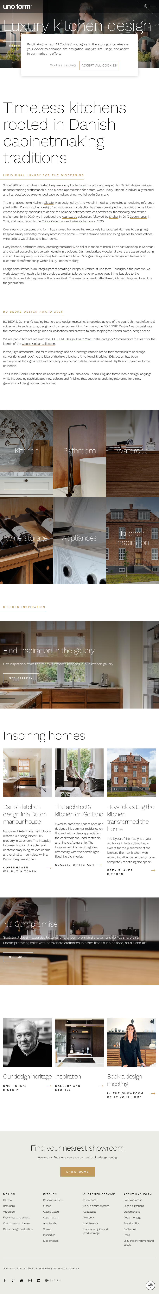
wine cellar (80, 247)
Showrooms (77, 1171)
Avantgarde (69, 216)
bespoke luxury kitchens (65, 185)
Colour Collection (53, 221)
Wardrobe (9, 1211)
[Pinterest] (15, 1280)
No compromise (133, 1200)
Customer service (99, 1194)
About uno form (138, 1194)
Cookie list (29, 1268)
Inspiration (49, 1234)
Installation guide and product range (95, 1231)
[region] (79, 55)
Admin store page (70, 1268)
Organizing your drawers (16, 1223)
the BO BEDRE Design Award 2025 (68, 339)
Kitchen (7, 1200)
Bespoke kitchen (52, 1200)
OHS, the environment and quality (139, 1242)
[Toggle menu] (153, 6)
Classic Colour (51, 1211)
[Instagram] (32, 1280)
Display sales (50, 1240)
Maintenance (90, 1223)
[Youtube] (24, 1280)
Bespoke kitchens (134, 1205)
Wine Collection (82, 221)
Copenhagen (138, 216)
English (56, 1280)
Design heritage (132, 1217)
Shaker (113, 216)
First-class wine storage (16, 1217)
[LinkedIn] (41, 1280)
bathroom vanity (34, 247)
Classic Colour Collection (38, 344)
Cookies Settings (63, 65)
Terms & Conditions (12, 1268)
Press (127, 1234)
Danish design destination (17, 1229)
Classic (49, 202)
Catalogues (89, 1211)
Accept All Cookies (99, 65)
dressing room (56, 247)
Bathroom (9, 1205)
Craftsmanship (132, 1211)
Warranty (88, 1217)
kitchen (16, 247)
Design (9, 1194)
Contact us (130, 1229)
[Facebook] (7, 1280)
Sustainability (131, 1223)
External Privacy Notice (48, 1268)
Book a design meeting (96, 1205)
